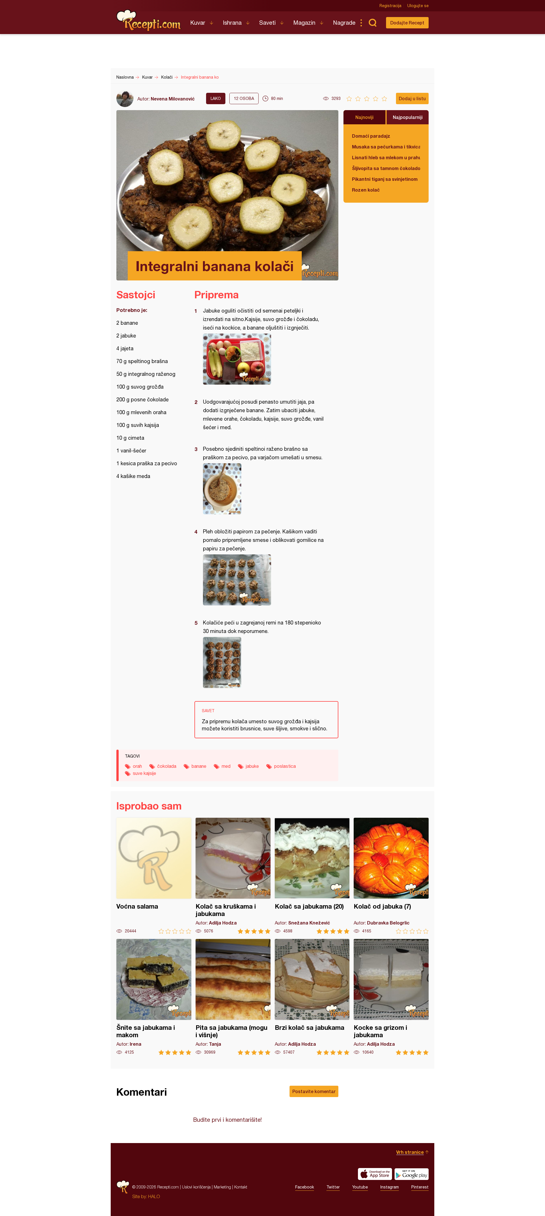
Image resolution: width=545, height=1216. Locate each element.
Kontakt (240, 1186)
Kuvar (197, 22)
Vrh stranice (410, 1152)
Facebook (304, 1187)
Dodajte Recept (407, 22)
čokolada (166, 766)
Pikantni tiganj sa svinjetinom (385, 179)
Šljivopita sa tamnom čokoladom (386, 168)
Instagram (389, 1187)
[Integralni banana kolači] (263, 359)
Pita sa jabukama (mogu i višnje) (233, 997)
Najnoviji (364, 117)
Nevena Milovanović (173, 98)
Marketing (222, 1186)
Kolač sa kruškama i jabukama (233, 876)
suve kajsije (144, 773)
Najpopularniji (408, 117)
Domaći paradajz (371, 136)
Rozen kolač (366, 189)
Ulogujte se (418, 5)
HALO (154, 1196)
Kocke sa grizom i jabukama (391, 997)
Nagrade (344, 22)
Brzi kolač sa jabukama (312, 997)
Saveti (267, 22)
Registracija (390, 5)
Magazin (304, 22)
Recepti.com (149, 20)
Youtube (360, 1187)
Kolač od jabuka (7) (391, 876)
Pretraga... (372, 23)
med (226, 766)
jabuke (252, 766)
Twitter (333, 1187)
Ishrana (232, 22)
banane (199, 766)
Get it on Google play (412, 1174)
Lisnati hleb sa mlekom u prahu (386, 157)
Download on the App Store (375, 1174)
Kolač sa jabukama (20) (312, 876)
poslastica (285, 766)
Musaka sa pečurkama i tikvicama (386, 146)
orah (137, 766)
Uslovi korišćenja (196, 1186)
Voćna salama (153, 876)
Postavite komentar (314, 1091)
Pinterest (420, 1187)
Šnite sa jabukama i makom (153, 997)
